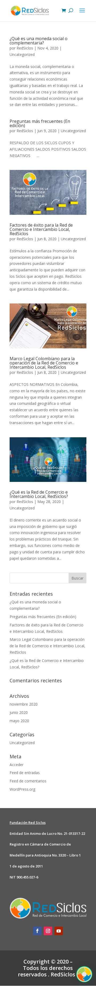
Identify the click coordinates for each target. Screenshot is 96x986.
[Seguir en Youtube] (58, 931)
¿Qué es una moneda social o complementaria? (38, 41)
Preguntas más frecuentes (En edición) (40, 123)
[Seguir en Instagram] (48, 931)
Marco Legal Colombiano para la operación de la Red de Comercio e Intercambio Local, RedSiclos (44, 363)
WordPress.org (22, 789)
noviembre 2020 (24, 704)
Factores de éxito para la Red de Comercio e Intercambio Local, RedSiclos (41, 229)
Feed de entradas (25, 772)
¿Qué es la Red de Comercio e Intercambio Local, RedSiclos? (39, 494)
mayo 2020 (19, 720)
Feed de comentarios (28, 780)
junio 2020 (19, 712)
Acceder (16, 764)
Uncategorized (22, 54)
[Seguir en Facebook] (37, 931)
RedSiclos (25, 48)
